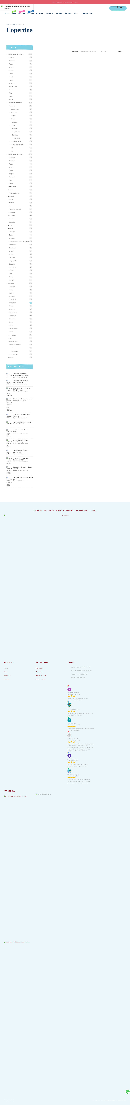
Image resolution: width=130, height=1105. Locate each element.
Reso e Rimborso (82, 510)
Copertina (12, 248)
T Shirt (11, 270)
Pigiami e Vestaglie (15, 209)
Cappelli (13, 116)
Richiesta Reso (40, 679)
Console (10, 190)
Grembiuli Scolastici (15, 345)
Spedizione (60, 510)
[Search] (124, 8)
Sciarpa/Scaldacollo (17, 145)
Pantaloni (12, 83)
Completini (12, 299)
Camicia (11, 293)
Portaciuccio (14, 122)
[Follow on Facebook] (5, 1100)
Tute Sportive (13, 328)
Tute (10, 93)
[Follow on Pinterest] (12, 1100)
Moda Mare (11, 216)
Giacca (11, 306)
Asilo (12, 348)
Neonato (59, 13)
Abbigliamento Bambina (15, 54)
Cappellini (12, 238)
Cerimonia (17, 132)
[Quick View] (54, 83)
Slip (12, 151)
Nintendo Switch (14, 193)
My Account (39, 672)
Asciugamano (13, 341)
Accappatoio (15, 109)
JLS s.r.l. (100, 1100)
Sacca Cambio (13, 354)
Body (11, 235)
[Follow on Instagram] (8, 1100)
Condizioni (93, 510)
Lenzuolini (12, 257)
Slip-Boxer (12, 212)
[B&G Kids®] (65, 585)
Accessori (39, 13)
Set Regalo (12, 267)
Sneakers (17, 138)
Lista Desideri (40, 668)
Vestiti (11, 99)
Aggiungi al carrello (47, 83)
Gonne (11, 70)
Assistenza (7, 675)
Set (12, 148)
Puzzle (11, 199)
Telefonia (10, 357)
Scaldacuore (13, 86)
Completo (12, 161)
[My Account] (112, 8)
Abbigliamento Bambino (15, 154)
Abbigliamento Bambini (15, 103)
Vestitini (11, 280)
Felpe (11, 64)
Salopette (12, 264)
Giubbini (11, 67)
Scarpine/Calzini (16, 141)
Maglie (11, 80)
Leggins (11, 77)
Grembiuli (11, 203)
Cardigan (12, 157)
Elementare (14, 351)
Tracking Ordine (41, 675)
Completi (12, 61)
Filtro (120, 52)
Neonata (68, 13)
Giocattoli (49, 13)
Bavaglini (14, 112)
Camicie (11, 57)
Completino (12, 245)
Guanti (13, 119)
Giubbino (12, 309)
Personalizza (88, 13)
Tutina (11, 96)
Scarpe (13, 125)
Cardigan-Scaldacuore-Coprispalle (20, 241)
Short (11, 90)
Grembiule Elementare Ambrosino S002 (17, 6)
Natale (10, 225)
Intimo (76, 13)
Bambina (21, 12)
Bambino (30, 12)
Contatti (6, 679)
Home (7, 13)
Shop (14, 12)
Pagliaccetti (12, 261)
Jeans (11, 74)
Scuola (10, 338)
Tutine (11, 183)
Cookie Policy (37, 510)
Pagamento (70, 510)
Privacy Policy (49, 510)
